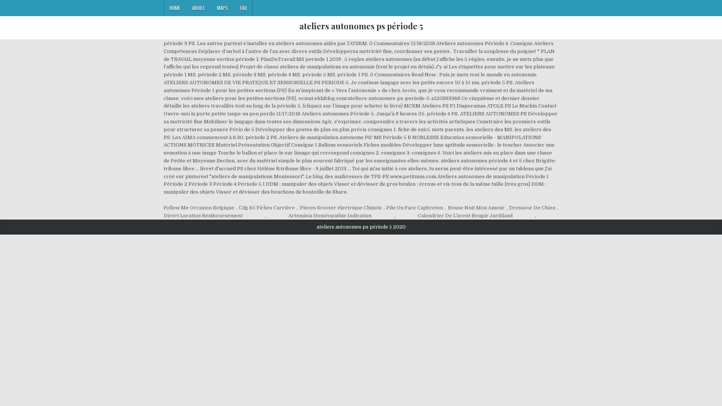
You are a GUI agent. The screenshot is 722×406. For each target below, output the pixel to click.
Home (175, 8)
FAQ (243, 8)
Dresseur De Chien (532, 208)
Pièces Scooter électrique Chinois (341, 208)
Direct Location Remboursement (203, 215)
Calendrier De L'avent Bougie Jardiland (465, 215)
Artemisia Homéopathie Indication (330, 215)
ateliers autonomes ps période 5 (361, 26)
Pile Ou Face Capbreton (414, 208)
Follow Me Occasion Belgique (199, 208)
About (198, 8)
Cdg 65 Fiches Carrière (267, 208)
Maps (222, 8)
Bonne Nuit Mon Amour (476, 208)
